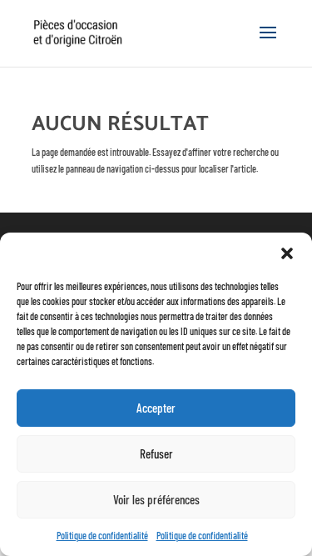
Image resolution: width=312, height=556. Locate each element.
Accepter (156, 407)
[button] (287, 253)
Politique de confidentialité (102, 535)
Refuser (156, 453)
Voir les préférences (156, 499)
